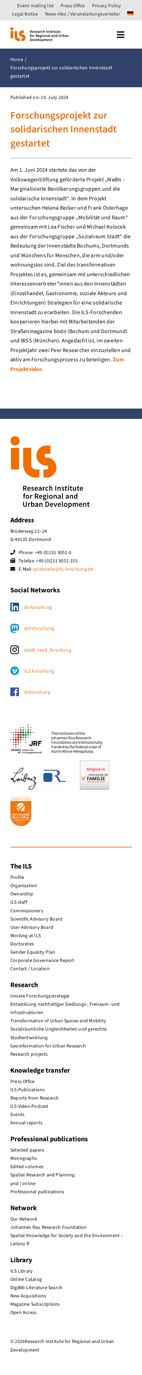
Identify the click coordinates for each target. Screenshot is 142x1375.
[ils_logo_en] (39, 30)
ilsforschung (37, 692)
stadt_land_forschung (47, 650)
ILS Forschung (39, 671)
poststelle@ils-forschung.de (63, 569)
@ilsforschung (39, 628)
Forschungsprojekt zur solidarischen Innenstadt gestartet (63, 129)
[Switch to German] (130, 14)
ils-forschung (38, 607)
